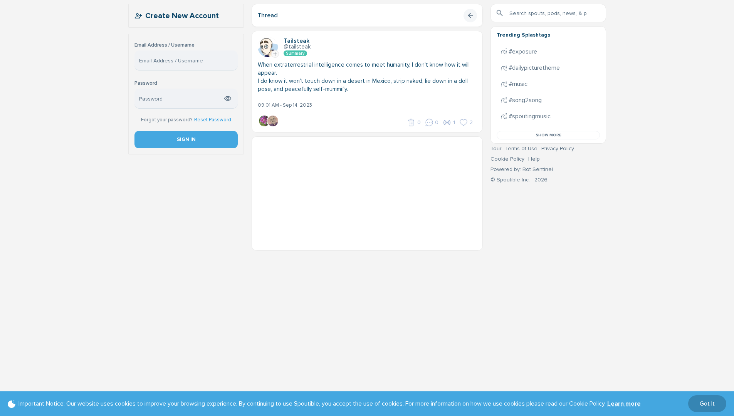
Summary (295, 53)
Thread (267, 15)
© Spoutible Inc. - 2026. (519, 179)
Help (534, 159)
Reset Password (212, 120)
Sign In (185, 139)
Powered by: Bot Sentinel (521, 169)
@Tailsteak (297, 46)
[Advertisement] (367, 191)
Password (145, 83)
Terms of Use (521, 148)
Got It (707, 404)
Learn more (624, 404)
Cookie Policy (507, 159)
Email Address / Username (164, 45)
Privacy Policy (557, 148)
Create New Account (182, 15)
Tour (495, 148)
